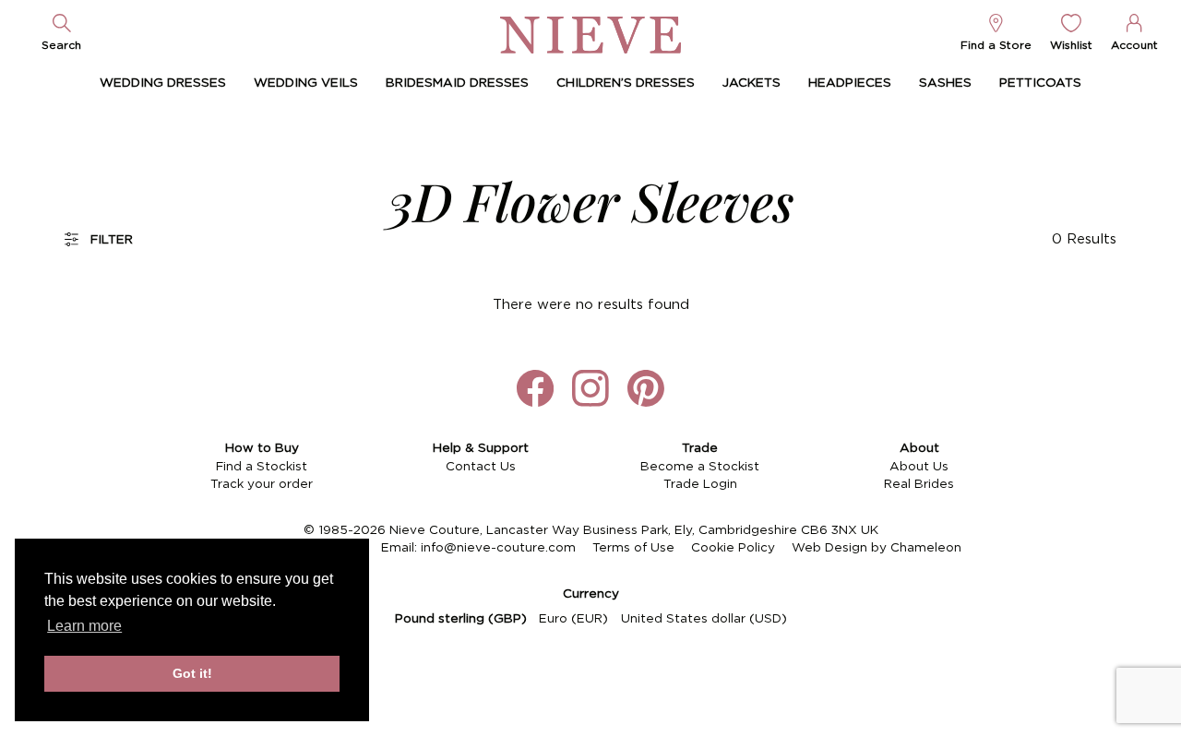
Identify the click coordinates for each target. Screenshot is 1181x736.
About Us (918, 466)
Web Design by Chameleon (876, 547)
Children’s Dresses (625, 83)
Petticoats (1040, 83)
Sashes (945, 83)
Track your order (261, 484)
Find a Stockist (261, 466)
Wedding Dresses (163, 83)
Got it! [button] (192, 673)
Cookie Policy (733, 547)
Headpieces (849, 83)
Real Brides (919, 484)
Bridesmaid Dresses (457, 83)
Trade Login (700, 484)
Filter (111, 239)
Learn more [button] (84, 626)
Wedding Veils (306, 83)
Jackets (751, 83)
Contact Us (481, 466)
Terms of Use (633, 547)
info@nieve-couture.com (498, 547)
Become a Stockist (699, 466)
